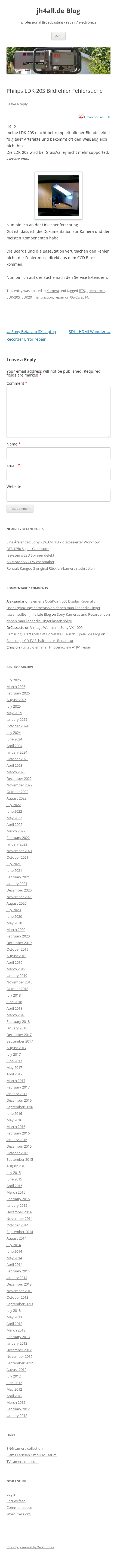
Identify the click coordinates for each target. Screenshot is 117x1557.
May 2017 (14, 1067)
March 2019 (16, 968)
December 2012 (19, 1349)
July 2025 (14, 706)
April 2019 (14, 962)
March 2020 (16, 929)
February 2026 (18, 693)
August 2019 (16, 955)
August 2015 (16, 1166)
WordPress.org (18, 1514)
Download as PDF (96, 117)
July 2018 (14, 995)
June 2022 (14, 811)
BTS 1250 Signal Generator (28, 548)
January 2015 (17, 1205)
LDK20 (26, 297)
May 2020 (14, 923)
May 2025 (14, 712)
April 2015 (14, 1185)
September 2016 (20, 1106)
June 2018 (14, 1001)
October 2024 (17, 725)
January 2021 (17, 883)
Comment (17, 383)
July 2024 (14, 732)
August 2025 (16, 699)
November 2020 (19, 896)
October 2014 (17, 1225)
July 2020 (14, 909)
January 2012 (17, 1415)
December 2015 (19, 1146)
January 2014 (17, 1277)
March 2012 (16, 1402)
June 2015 (14, 1179)
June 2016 (14, 1113)
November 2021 (19, 850)
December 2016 (19, 1100)
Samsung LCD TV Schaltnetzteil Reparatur (40, 640)
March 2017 (16, 1080)
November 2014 (19, 1218)
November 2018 (19, 982)
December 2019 (19, 942)
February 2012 (18, 1408)
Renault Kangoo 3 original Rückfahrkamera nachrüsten (51, 568)
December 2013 (19, 1284)
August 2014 (16, 1238)
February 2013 (18, 1336)
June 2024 (14, 739)
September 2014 (20, 1231)
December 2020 (19, 890)
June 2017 (14, 1060)
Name (14, 444)
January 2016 (17, 1139)
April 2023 (14, 765)
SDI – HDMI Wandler (89, 331)
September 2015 (20, 1159)
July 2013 (14, 1310)
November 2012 (19, 1356)
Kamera (53, 290)
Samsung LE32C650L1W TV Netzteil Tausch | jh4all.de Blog (53, 634)
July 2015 (14, 1172)
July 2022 (14, 804)
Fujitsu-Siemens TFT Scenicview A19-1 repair (56, 647)
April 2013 (14, 1323)
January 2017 (17, 1093)
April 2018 (14, 1008)
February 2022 (18, 837)
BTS (82, 290)
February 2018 (18, 1021)
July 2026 (14, 680)
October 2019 (17, 949)
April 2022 (14, 824)
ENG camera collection (25, 1448)
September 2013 (20, 1303)
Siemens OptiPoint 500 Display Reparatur (63, 601)
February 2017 (18, 1087)
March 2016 (16, 1126)
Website (14, 486)
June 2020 (14, 916)
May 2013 (14, 1317)
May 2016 (14, 1120)
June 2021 (14, 870)
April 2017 (14, 1074)
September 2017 (20, 1041)
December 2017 (19, 1034)
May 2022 (14, 817)
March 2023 (16, 771)
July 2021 (14, 863)
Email (13, 465)
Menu (58, 36)
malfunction (43, 297)
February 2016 (18, 1133)
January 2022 (17, 844)
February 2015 (18, 1198)
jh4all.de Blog (58, 11)
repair (59, 297)
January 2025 (17, 719)
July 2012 (14, 1376)
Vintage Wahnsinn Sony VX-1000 (56, 627)
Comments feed (19, 1507)
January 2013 (17, 1343)
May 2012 (14, 1389)
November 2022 (19, 785)
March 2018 (16, 1014)
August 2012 (16, 1369)
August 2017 (16, 1047)
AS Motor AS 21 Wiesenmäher (30, 561)
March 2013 (16, 1330)
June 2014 (14, 1251)
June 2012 (14, 1382)
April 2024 (14, 745)
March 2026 (16, 686)
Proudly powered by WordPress (30, 1547)
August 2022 (16, 798)
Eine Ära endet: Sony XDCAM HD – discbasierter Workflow (53, 542)
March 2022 (16, 831)
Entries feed (16, 1500)
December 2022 (19, 778)
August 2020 (16, 903)
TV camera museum (23, 1461)
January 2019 (17, 975)
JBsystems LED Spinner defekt (30, 555)
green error (96, 290)
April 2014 (14, 1264)
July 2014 (14, 1244)
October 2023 (17, 758)
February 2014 (18, 1271)
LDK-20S (13, 297)
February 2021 (18, 877)
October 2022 (17, 791)
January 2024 (17, 752)
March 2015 (16, 1192)
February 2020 (18, 936)
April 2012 (14, 1395)
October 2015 (17, 1152)
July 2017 (14, 1054)
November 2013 (19, 1290)
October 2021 (17, 857)
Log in (11, 1494)
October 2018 (17, 988)
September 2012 (20, 1363)
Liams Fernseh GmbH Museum (32, 1454)
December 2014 (19, 1211)
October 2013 (17, 1297)
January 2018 (17, 1028)
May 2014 (14, 1257)
